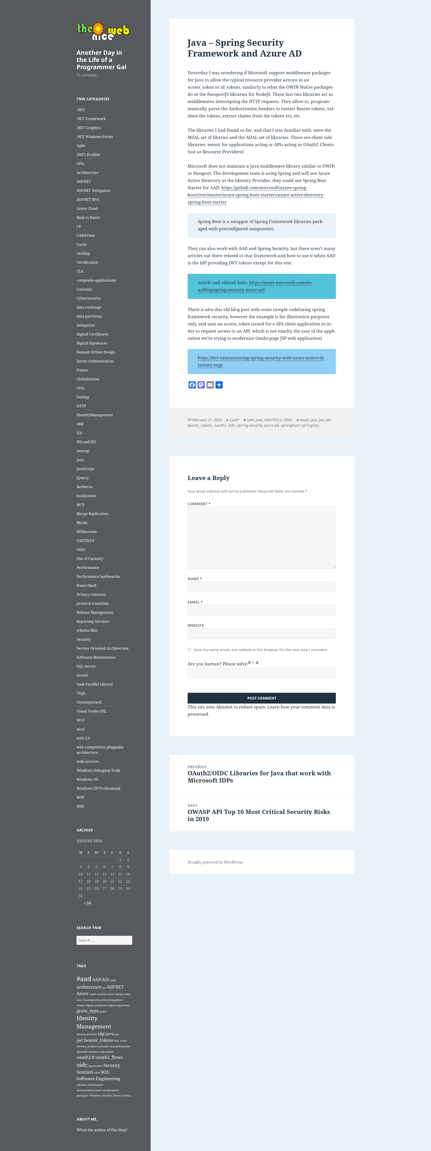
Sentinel (85, 1072)
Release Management (95, 612)
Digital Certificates (93, 334)
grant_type (88, 1011)
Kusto (123, 1040)
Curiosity (84, 289)
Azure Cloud (87, 208)
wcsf (80, 729)
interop (83, 450)
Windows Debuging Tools (98, 770)
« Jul (87, 902)
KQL (116, 1040)
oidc (82, 1064)
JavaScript (85, 468)
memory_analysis (87, 1046)
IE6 (79, 432)
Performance (88, 567)
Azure (83, 993)
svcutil (82, 675)
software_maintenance (90, 1084)
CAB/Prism (86, 235)
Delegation (86, 325)
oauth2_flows (109, 1057)
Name (195, 578)
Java (80, 459)
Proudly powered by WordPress (215, 862)
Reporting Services (93, 621)
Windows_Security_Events (105, 1095)
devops (81, 1005)
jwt (117, 1034)
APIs (80, 163)
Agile (81, 145)
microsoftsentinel (120, 1046)
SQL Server (86, 666)
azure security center (102, 994)
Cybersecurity (89, 298)
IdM (80, 423)
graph (102, 1011)
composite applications (96, 280)
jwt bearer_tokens (95, 1040)
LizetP (234, 419)
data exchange (89, 307)
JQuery (83, 477)
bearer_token (123, 994)
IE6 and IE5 (86, 441)
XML (81, 806)
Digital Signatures (92, 343)
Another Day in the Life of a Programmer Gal (101, 59)
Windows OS (87, 779)
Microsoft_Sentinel (87, 1051)
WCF (81, 720)
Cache (82, 244)
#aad (84, 978)
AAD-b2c (101, 979)
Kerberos (84, 486)
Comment (199, 503)
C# (79, 226)
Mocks (82, 522)
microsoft (103, 1046)
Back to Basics (88, 217)
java (110, 1034)
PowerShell (86, 585)
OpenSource (95, 1066)
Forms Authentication (95, 361)
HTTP (81, 405)
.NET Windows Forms (95, 136)
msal (102, 1051)
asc (104, 987)
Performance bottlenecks (98, 576)
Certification (87, 262)
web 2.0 (83, 738)
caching (83, 253)
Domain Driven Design (96, 352)
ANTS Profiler (88, 154)
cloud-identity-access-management (103, 1000)
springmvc (83, 1095)
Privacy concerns (91, 594)
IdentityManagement (95, 414)
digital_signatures (119, 1005)
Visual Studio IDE (91, 711)
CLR (80, 271)
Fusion (82, 370)
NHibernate (87, 531)
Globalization (88, 379)
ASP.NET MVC (88, 199)
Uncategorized (89, 702)
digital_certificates (97, 1005)
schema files (87, 630)
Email (195, 602)
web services (88, 761)
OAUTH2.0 (85, 540)
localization (86, 495)
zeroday (126, 1095)
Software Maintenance (96, 657)
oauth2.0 (86, 1057)
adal (113, 980)
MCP (80, 504)
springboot (112, 1090)
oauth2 (110, 1051)
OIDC (81, 549)
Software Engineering (98, 1078)
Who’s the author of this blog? (102, 1129)
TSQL (81, 693)
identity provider (87, 1034)
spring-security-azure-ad (91, 1090)
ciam (79, 1000)
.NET (81, 109)
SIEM (97, 1072)
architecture (89, 987)
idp (101, 1034)
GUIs (80, 388)
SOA (105, 1072)
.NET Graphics (89, 127)
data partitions (89, 316)
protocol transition (93, 603)
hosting (83, 397)
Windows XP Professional (98, 788)
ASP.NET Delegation (93, 190)
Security (84, 639)
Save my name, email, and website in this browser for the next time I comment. (261, 649)
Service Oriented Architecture (103, 648)
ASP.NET (84, 181)
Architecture (88, 172)
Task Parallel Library (95, 684)
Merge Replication (92, 513)
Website (196, 625)
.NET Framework (91, 118)
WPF (81, 797)
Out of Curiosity (90, 558)
